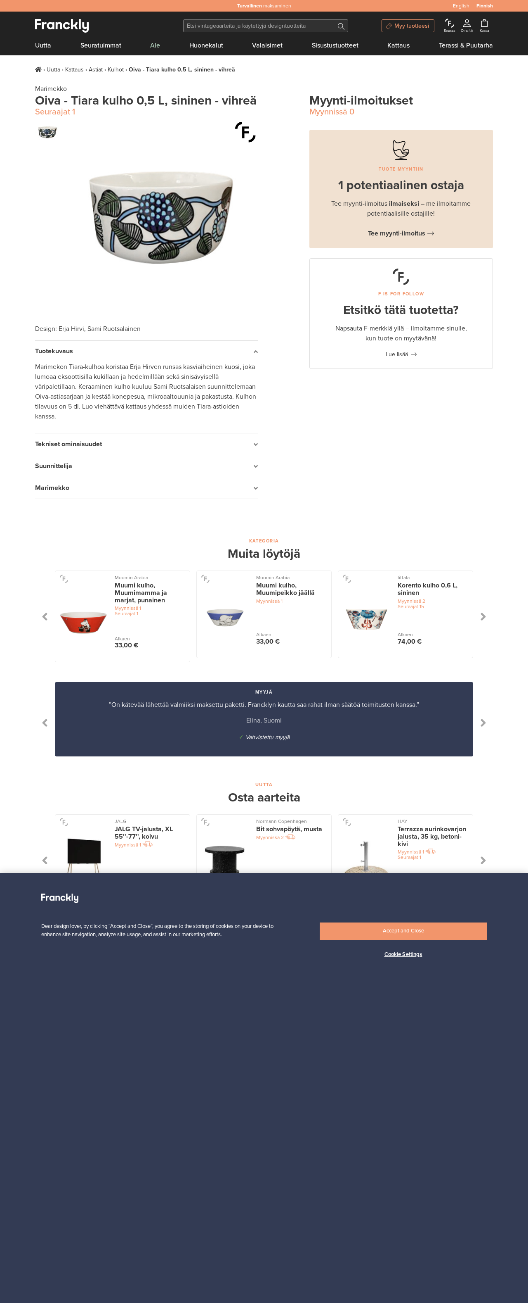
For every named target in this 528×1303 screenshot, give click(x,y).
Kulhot (116, 69)
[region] (264, 1088)
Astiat (96, 69)
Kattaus (398, 45)
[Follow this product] (64, 578)
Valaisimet (267, 45)
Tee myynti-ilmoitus (396, 233)
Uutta (43, 45)
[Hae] (341, 25)
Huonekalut (206, 45)
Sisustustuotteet (335, 45)
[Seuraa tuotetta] (245, 132)
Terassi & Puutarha (466, 45)
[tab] (146, 352)
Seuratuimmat (100, 45)
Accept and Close (403, 930)
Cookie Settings (403, 954)
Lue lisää (397, 354)
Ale (155, 45)
